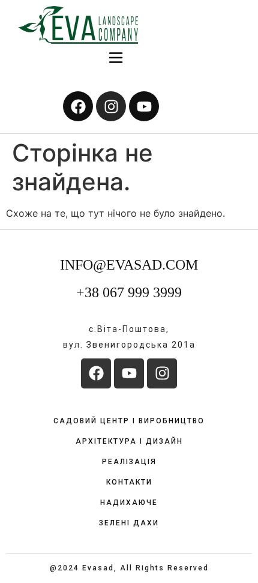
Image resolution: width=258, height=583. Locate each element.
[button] (116, 58)
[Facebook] (78, 106)
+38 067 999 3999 (129, 292)
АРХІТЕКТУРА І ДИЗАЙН (129, 441)
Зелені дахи (129, 523)
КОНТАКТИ (129, 482)
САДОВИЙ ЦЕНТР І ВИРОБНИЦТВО (129, 421)
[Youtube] (144, 106)
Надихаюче (129, 502)
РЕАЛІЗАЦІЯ (129, 462)
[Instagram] (111, 106)
